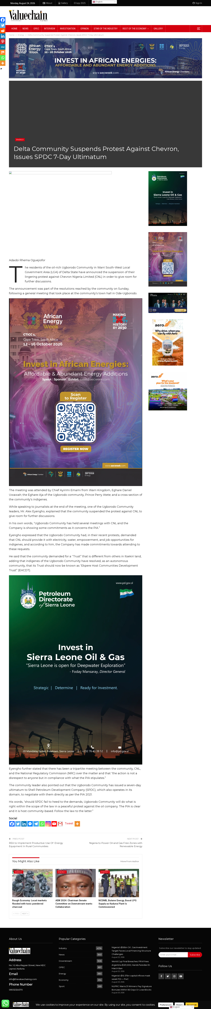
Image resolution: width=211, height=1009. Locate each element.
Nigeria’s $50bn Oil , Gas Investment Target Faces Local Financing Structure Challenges (131, 950)
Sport (62, 986)
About (49, 3)
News (25, 28)
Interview (49, 28)
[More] (77, 824)
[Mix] (2, 52)
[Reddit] (2, 30)
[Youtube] (54, 824)
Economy (63, 980)
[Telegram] (36, 824)
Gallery (64, 3)
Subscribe (195, 954)
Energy (20, 140)
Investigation (67, 28)
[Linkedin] (24, 824)
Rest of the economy (134, 28)
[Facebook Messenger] (30, 824)
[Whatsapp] (42, 824)
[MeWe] (2, 47)
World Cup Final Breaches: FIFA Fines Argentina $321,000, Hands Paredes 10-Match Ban (131, 964)
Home (14, 28)
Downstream (65, 961)
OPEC (36, 28)
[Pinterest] (2, 41)
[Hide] (1, 69)
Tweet (69, 823)
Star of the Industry (106, 28)
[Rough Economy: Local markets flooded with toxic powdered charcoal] (32, 883)
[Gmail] (60, 824)
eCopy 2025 (80, 3)
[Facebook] (12, 824)
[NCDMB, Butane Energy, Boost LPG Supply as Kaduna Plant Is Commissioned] (119, 883)
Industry (63, 948)
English (98, 2)
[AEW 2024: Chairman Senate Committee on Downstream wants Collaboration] (75, 883)
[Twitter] (18, 824)
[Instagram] (48, 824)
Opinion (84, 28)
